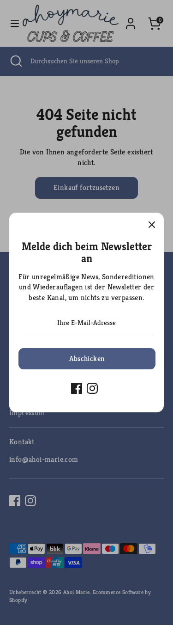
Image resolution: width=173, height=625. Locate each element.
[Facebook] (76, 388)
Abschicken (87, 358)
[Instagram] (92, 388)
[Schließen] (152, 224)
